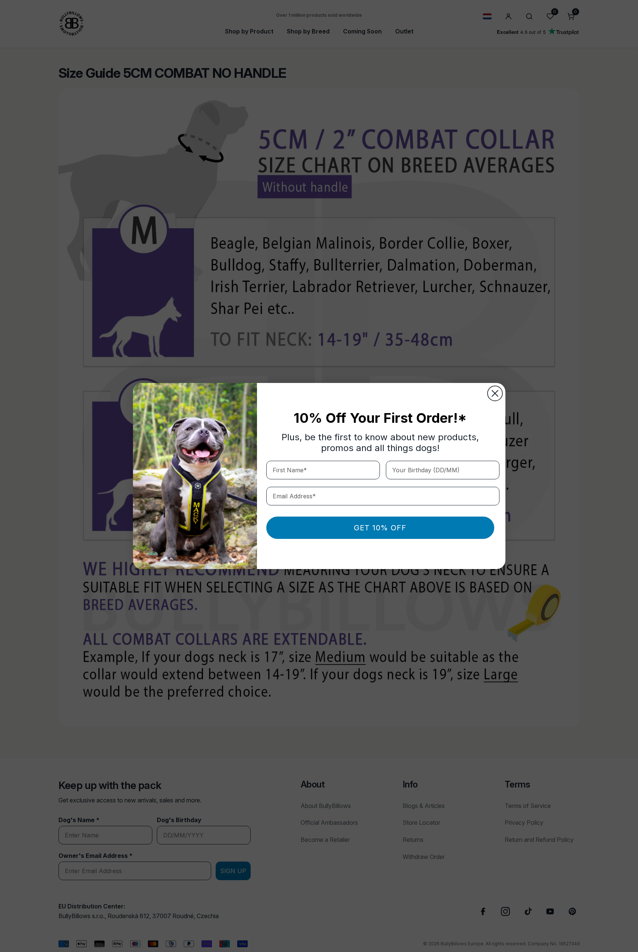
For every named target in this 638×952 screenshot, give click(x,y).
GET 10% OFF (380, 527)
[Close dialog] (495, 393)
